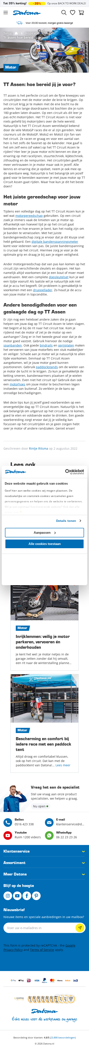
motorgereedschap (29, 216)
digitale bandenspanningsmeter (55, 242)
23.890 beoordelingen (63, 1037)
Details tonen (66, 520)
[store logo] (26, 12)
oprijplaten (66, 345)
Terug (7, 33)
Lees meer (63, 765)
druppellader (42, 290)
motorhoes (17, 384)
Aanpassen (42, 532)
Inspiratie (32, 33)
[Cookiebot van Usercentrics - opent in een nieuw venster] (65, 472)
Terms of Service (42, 950)
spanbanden (12, 345)
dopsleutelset (58, 277)
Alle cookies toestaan (45, 544)
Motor (46, 33)
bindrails (46, 345)
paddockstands (47, 367)
